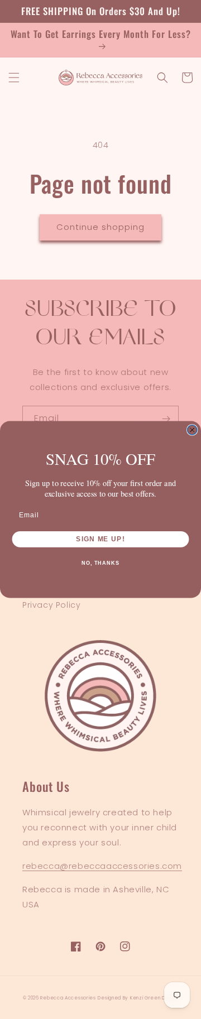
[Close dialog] (192, 430)
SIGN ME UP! (100, 538)
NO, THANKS (100, 563)
